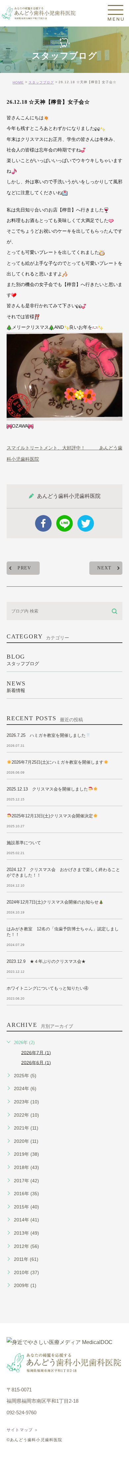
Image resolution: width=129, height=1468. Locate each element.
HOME (18, 82)
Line (64, 523)
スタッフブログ (41, 82)
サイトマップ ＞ (23, 1430)
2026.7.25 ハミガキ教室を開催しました (46, 735)
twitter (85, 523)
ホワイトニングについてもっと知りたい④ (47, 988)
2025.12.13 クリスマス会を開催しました (47, 789)
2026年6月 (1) (36, 1062)
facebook (43, 523)
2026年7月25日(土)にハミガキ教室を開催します (58, 762)
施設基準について (24, 842)
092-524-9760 (21, 1412)
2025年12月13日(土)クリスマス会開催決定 (52, 815)
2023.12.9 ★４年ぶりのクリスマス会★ (46, 961)
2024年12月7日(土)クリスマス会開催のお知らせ (53, 902)
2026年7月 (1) (36, 1052)
